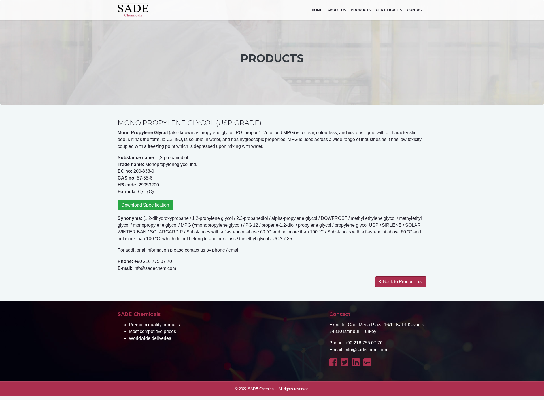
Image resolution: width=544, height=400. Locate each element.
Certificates (389, 10)
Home (317, 10)
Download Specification (145, 205)
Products (361, 10)
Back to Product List (402, 281)
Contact (415, 10)
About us (336, 10)
